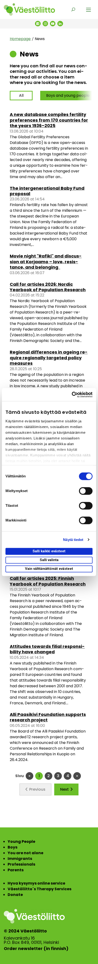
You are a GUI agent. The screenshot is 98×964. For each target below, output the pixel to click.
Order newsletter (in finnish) (36, 948)
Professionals (21, 864)
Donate (15, 894)
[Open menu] (88, 9)
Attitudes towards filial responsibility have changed (47, 649)
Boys (12, 847)
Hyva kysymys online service (36, 883)
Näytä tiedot (73, 540)
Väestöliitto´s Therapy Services (39, 889)
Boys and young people (68, 95)
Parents (16, 870)
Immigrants (20, 858)
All (21, 95)
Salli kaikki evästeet (49, 551)
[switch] (86, 491)
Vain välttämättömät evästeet (49, 569)
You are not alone (25, 853)
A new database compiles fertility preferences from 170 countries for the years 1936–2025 (49, 120)
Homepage (20, 39)
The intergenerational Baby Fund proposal (47, 191)
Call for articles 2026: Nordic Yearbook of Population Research (48, 287)
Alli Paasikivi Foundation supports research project (48, 717)
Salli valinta (49, 560)
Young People (21, 841)
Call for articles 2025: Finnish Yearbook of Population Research (48, 581)
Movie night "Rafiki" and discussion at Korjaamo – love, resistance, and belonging (46, 261)
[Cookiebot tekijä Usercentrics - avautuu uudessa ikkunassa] (72, 395)
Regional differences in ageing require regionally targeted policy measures (49, 357)
